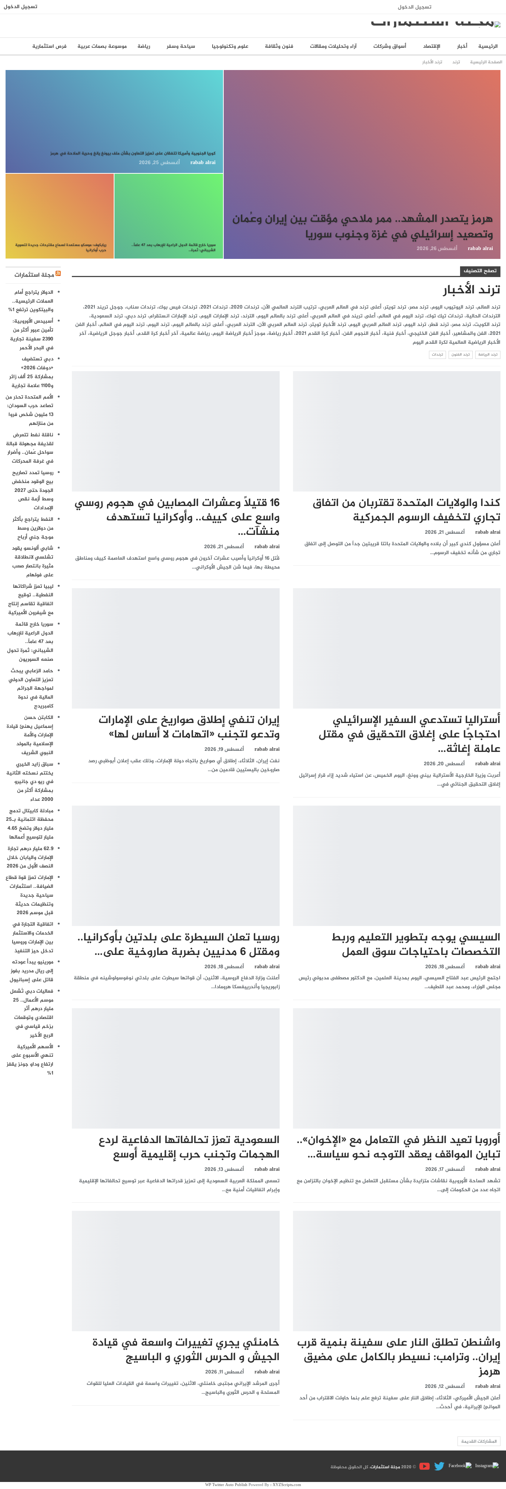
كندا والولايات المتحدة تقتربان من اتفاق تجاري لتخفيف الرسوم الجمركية (406, 510)
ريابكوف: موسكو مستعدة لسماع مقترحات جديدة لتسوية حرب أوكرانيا (60, 247)
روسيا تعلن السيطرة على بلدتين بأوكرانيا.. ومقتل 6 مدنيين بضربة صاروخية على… (178, 945)
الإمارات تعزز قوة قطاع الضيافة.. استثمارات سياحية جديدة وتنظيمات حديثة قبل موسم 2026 (29, 895)
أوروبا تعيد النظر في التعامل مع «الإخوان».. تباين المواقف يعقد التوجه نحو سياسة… (398, 1147)
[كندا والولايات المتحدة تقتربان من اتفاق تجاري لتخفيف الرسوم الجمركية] (396, 431)
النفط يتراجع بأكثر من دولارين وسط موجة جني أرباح (33, 528)
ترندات (437, 355)
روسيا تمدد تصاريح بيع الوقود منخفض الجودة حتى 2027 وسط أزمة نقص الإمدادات (32, 490)
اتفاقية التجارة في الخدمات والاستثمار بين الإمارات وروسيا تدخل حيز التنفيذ (32, 937)
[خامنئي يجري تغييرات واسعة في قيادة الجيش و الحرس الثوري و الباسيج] (175, 1271)
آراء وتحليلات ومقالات (333, 46)
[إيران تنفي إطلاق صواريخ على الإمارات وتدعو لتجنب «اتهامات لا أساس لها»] (175, 648)
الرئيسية (488, 46)
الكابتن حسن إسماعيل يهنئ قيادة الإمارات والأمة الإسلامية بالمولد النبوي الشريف (30, 735)
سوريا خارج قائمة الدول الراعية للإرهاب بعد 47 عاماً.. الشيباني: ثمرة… (174, 247)
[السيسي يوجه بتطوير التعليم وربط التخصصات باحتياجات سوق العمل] (396, 866)
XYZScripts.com (287, 1485)
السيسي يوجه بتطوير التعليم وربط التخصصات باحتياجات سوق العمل (415, 945)
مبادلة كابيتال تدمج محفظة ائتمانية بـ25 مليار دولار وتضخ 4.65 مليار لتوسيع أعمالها (29, 824)
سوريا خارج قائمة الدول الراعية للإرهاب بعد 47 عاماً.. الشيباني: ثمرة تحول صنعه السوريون (30, 642)
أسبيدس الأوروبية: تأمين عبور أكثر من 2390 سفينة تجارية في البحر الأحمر (31, 334)
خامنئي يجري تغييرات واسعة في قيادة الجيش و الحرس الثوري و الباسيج (186, 1350)
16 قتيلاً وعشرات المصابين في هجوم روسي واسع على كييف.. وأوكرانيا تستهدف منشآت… (177, 518)
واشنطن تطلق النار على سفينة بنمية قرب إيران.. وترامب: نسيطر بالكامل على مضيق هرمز (398, 1357)
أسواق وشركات (389, 46)
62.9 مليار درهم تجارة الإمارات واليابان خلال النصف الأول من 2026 (30, 858)
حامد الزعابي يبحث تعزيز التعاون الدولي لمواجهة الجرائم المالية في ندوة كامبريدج (31, 688)
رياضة (143, 46)
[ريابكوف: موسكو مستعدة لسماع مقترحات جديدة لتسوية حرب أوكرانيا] (59, 216)
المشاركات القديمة (479, 1441)
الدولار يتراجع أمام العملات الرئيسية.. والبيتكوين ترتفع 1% (30, 301)
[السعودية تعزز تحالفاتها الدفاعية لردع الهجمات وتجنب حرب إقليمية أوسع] (175, 1068)
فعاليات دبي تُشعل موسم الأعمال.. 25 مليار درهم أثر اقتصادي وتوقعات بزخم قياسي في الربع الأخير (31, 1013)
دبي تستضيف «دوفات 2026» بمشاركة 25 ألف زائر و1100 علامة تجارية (31, 372)
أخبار (462, 46)
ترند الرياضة (487, 355)
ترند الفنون (461, 355)
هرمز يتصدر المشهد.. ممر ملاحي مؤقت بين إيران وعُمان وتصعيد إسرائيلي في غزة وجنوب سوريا (362, 227)
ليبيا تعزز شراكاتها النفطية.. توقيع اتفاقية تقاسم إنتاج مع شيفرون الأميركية (30, 599)
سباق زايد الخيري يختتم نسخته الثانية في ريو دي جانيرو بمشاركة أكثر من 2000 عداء (29, 782)
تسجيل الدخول (415, 7)
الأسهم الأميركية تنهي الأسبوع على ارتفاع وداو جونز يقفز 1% (30, 1060)
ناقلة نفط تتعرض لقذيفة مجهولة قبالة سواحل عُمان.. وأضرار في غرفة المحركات (29, 448)
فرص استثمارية (49, 46)
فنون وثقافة (279, 46)
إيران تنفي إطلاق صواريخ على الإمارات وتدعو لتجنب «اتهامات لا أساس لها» (189, 727)
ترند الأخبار (497, 70)
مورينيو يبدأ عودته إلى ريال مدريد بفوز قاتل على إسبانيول (31, 971)
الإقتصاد (431, 46)
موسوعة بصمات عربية (102, 46)
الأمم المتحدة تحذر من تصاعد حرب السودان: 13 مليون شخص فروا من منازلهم (29, 410)
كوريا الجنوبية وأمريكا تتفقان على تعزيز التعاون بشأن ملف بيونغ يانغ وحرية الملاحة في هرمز (133, 153)
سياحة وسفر (181, 46)
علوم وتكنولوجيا (230, 46)
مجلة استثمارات (34, 275)
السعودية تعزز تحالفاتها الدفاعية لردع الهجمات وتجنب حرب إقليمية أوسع (189, 1147)
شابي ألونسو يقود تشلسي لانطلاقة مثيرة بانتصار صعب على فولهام (32, 561)
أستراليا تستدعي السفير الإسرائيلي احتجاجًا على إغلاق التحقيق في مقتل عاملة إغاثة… (409, 735)
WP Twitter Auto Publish (226, 1485)
